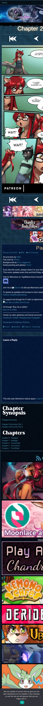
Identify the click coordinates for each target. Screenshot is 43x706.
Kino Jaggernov (24, 262)
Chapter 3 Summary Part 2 (12, 426)
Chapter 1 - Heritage (10, 440)
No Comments (33, 252)
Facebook (7, 317)
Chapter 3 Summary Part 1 (12, 424)
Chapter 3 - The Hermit (11, 445)
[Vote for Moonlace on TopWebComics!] (5, 281)
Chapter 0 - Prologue (10, 438)
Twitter (15, 317)
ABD (22, 252)
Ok (22, 702)
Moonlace (17, 327)
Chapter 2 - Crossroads (32, 327)
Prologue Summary (9, 419)
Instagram (36, 317)
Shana (16, 259)
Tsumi (28, 265)
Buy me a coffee (10, 309)
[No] (40, 697)
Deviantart (7, 322)
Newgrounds (25, 317)
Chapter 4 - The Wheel (10, 448)
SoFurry (26, 322)
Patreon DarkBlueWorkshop (15, 294)
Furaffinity (17, 322)
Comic (7, 327)
